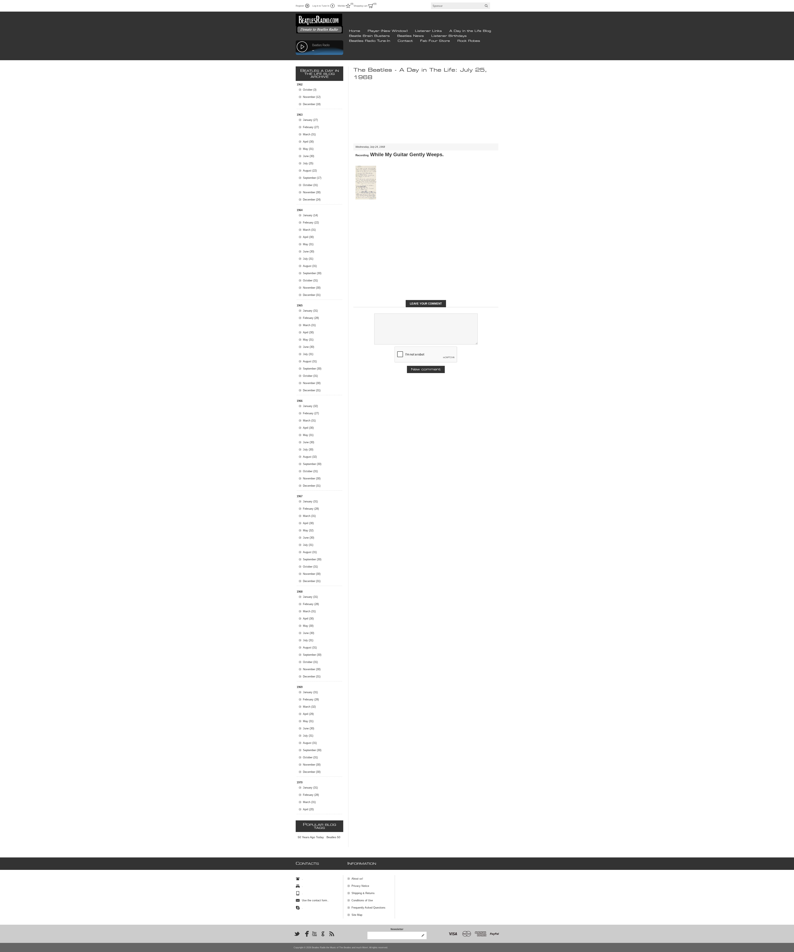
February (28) (311, 317)
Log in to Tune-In (320, 6)
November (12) (311, 96)
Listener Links (428, 31)
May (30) (308, 625)
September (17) (312, 177)
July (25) (308, 163)
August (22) (310, 170)
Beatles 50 (333, 837)
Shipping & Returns (363, 893)
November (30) (311, 192)
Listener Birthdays (449, 36)
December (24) (311, 199)
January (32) (310, 406)
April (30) (308, 141)
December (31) (311, 295)
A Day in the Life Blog (470, 31)
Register (300, 6)
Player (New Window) (388, 31)
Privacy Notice (360, 885)
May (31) (308, 148)
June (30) (308, 156)
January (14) (310, 215)
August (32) (310, 456)
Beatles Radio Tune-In (369, 41)
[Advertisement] (425, 114)
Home (354, 31)
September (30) (312, 273)
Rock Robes (468, 41)
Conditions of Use (362, 900)
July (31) (308, 258)
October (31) (310, 185)
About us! (357, 878)
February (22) (311, 222)
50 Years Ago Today (311, 837)
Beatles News (410, 36)
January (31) (310, 310)
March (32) (309, 706)
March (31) (309, 134)
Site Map (357, 914)
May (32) (308, 530)
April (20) (308, 809)
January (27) (310, 119)
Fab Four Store (435, 41)
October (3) (309, 89)
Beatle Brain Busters (369, 36)
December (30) (311, 771)
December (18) (311, 104)
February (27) (311, 127)
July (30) (308, 449)
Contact (405, 41)
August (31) (310, 266)
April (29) (308, 714)
